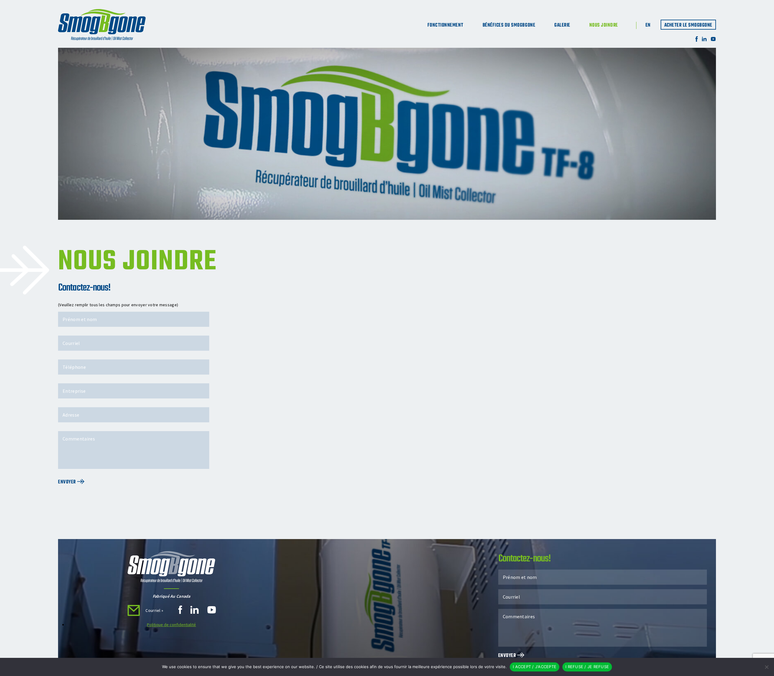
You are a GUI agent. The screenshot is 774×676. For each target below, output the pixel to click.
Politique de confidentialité (171, 624)
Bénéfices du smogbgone (509, 25)
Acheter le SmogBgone (688, 25)
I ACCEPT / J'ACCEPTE (534, 666)
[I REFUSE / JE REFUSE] (766, 667)
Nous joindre (603, 25)
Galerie (562, 25)
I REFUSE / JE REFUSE (587, 666)
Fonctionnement (445, 25)
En (648, 25)
